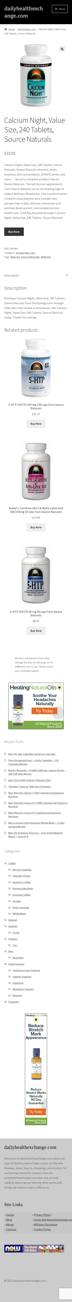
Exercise (15, 257)
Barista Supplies (22, 869)
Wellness (46, 257)
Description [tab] (11, 275)
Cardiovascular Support (26, 970)
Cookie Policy (42, 1229)
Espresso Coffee (22, 882)
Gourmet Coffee (21, 894)
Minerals (17, 995)
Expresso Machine (23, 888)
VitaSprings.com (27, 29)
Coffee (12, 863)
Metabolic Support (23, 989)
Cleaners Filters (21, 875)
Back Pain (18, 957)
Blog (9, 1219)
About (10, 1224)
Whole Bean (19, 913)
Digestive (18, 983)
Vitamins (13, 1001)
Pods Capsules (21, 907)
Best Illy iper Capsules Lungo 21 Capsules (32, 754)
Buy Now (14, 231)
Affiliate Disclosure (45, 1224)
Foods (16, 932)
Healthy (12, 926)
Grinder (17, 901)
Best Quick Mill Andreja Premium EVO (29, 780)
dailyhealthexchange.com (23, 12)
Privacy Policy (42, 1215)
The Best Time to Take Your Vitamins (29, 786)
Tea (15, 945)
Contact (11, 1229)
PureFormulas (16, 964)
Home (11, 29)
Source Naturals (30, 257)
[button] (62, 49)
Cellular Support (22, 976)
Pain (10, 951)
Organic (13, 939)
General (12, 920)
